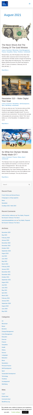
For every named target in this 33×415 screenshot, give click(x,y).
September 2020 (6, 303)
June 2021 (4, 287)
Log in (3, 393)
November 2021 (6, 274)
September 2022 (6, 250)
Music (3, 360)
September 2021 (6, 279)
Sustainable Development (8, 373)
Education (4, 336)
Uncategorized (6, 381)
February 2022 (6, 266)
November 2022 (6, 245)
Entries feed (5, 396)
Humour (4, 352)
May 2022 (4, 261)
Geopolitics (10, 52)
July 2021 (4, 285)
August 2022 (5, 253)
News (3, 200)
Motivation (4, 357)
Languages (5, 355)
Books (3, 326)
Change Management (7, 331)
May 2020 (4, 311)
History (15, 52)
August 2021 (5, 282)
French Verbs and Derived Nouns (11, 195)
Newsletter (4, 203)
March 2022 (5, 264)
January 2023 (5, 240)
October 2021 (5, 277)
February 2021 (6, 298)
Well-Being (8, 105)
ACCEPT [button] (25, 412)
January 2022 (5, 269)
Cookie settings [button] (15, 412)
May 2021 (4, 290)
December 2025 (6, 232)
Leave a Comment (7, 50)
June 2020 (4, 308)
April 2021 (4, 293)
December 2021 (6, 272)
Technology (5, 376)
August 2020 (5, 306)
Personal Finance (6, 365)
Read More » (5, 70)
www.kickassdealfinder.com (9, 220)
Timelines (20, 52)
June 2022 (4, 258)
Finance (4, 52)
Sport (3, 105)
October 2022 (5, 248)
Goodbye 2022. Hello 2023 (9, 205)
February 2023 (6, 237)
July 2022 (4, 256)
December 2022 (6, 243)
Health (3, 347)
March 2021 (5, 295)
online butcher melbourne (8, 215)
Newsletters (16, 103)
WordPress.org (6, 401)
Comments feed (6, 399)
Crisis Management (24, 50)
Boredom (4, 328)
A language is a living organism (10, 197)
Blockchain (15, 50)
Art (2, 321)
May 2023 (4, 235)
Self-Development (24, 103)
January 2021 (5, 300)
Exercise (4, 339)
